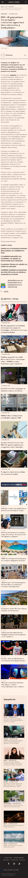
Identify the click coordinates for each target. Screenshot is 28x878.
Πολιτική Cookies (8, 857)
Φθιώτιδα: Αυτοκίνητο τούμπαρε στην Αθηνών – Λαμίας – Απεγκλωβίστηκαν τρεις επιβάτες (12, 685)
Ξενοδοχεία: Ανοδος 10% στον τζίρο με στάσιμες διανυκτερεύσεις (14, 610)
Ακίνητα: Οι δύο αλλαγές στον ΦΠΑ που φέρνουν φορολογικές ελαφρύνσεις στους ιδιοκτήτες (12, 444)
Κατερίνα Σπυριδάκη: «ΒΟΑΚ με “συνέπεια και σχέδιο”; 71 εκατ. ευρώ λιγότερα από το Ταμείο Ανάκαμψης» (13, 763)
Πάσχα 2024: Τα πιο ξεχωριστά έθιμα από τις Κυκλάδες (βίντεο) (14, 826)
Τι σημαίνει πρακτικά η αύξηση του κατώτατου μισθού (13, 473)
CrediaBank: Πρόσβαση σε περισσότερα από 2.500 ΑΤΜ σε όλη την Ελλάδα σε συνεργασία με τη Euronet (14, 272)
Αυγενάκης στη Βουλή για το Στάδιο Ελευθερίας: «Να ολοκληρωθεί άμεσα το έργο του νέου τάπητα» (13, 720)
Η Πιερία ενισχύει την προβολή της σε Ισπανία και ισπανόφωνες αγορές (14, 510)
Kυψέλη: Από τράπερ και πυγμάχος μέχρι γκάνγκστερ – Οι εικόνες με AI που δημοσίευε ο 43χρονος (13, 535)
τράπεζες (13, 75)
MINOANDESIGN (10, 875)
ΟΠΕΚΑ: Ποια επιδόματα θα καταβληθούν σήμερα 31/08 (11, 416)
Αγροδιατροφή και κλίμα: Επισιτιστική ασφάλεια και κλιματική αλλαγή (13, 806)
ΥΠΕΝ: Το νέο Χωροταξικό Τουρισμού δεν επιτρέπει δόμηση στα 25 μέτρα (13, 560)
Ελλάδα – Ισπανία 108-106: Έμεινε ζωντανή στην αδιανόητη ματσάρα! (13, 660)
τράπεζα (6, 291)
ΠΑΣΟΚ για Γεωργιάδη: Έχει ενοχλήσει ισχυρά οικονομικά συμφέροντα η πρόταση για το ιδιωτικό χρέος (13, 742)
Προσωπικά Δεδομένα (19, 857)
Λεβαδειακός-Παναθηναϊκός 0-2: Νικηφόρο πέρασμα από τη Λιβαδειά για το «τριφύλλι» (13, 635)
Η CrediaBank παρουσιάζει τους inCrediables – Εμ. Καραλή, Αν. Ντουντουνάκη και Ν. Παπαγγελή (12, 258)
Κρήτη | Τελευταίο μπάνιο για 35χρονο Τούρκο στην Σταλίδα (13, 846)
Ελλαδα (6, 738)
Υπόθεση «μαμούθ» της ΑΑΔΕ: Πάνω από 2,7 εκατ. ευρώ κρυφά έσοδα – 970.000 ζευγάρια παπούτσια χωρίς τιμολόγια (13, 360)
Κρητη (5, 717)
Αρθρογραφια (7, 803)
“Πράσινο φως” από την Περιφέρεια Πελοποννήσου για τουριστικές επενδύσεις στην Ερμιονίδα (13, 585)
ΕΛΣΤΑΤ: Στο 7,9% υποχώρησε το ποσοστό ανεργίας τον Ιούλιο (13, 389)
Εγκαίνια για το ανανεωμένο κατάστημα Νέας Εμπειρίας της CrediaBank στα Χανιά (14, 250)
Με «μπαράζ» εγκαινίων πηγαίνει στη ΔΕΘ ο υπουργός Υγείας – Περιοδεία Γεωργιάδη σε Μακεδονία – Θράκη (13, 785)
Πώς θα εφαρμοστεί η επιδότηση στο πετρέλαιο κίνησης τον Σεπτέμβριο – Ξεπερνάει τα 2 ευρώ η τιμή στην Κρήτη (14, 328)
